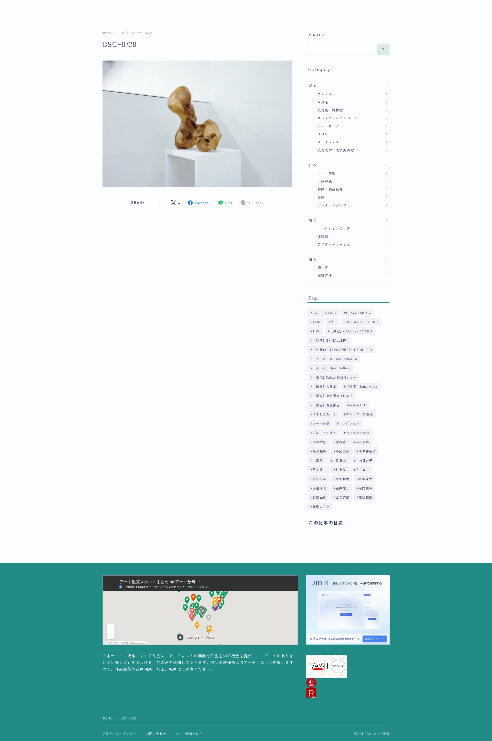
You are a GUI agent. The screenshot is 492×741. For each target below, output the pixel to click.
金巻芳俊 (342, 497)
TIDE (316, 331)
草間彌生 (366, 488)
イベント (324, 134)
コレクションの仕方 (333, 228)
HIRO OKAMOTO (358, 312)
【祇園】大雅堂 (324, 386)
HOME (107, 718)
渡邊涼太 (319, 488)
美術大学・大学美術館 (335, 149)
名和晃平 (319, 451)
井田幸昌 (319, 442)
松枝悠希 (319, 479)
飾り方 (323, 267)
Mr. (333, 322)
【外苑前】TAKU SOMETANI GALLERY (343, 349)
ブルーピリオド (324, 432)
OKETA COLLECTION (362, 322)
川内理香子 (363, 460)
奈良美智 (342, 451)
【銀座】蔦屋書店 (326, 405)
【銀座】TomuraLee (362, 386)
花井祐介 (342, 488)
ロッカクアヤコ (358, 432)
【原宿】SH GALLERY (330, 340)
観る (313, 85)
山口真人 (339, 460)
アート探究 (326, 173)
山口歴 (318, 460)
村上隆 (341, 469)
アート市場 (321, 423)
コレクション (349, 423)
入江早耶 (362, 442)
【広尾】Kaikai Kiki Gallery (334, 377)
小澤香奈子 (367, 451)
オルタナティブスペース (337, 117)
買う (313, 220)
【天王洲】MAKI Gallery (331, 368)
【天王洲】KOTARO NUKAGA (335, 359)
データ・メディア (332, 205)
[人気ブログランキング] (348, 693)
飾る (313, 259)
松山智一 (362, 469)
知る (313, 164)
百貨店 (323, 102)
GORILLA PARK (324, 312)
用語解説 (324, 181)
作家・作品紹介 (330, 189)
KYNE (317, 322)
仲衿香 (341, 442)
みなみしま (357, 405)
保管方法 (324, 275)
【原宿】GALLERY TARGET (351, 331)
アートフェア (328, 126)
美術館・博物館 (330, 109)
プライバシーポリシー (119, 733)
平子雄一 (319, 469)
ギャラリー (326, 94)
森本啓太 (366, 479)
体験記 (323, 236)
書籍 (321, 197)
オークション (328, 142)
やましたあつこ (324, 414)
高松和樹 (366, 497)
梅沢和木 (342, 479)
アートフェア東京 (359, 414)
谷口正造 (319, 497)
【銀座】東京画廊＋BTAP (332, 395)
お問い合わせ (156, 733)
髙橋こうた (321, 506)
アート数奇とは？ (189, 733)
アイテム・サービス (333, 244)
